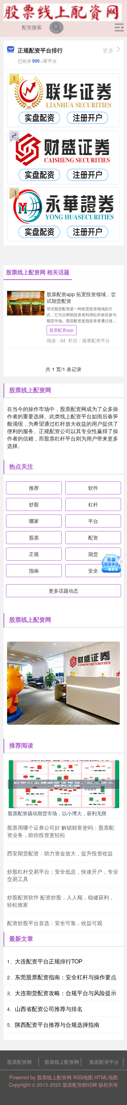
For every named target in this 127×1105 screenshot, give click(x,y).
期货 (93, 553)
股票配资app (61, 330)
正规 (34, 553)
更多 (108, 50)
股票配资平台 (104, 1061)
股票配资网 (19, 1061)
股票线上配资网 (61, 1061)
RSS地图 (83, 1077)
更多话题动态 (63, 590)
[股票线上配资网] (62, 11)
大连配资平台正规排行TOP (49, 961)
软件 (93, 487)
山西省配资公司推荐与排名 (49, 1009)
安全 (93, 570)
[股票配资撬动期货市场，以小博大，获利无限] (63, 783)
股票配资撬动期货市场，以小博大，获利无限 (57, 813)
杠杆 (93, 504)
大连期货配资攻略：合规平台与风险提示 (65, 993)
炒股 (34, 504)
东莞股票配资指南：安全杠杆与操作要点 (65, 977)
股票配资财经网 (79, 1084)
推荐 (34, 487)
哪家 (34, 520)
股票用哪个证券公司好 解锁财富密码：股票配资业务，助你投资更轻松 (60, 831)
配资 (93, 537)
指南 (34, 570)
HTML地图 (106, 1077)
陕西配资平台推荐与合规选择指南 (57, 1024)
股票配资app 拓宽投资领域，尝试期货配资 (81, 297)
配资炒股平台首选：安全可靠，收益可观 (54, 922)
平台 (93, 520)
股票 (34, 537)
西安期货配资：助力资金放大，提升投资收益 (60, 853)
